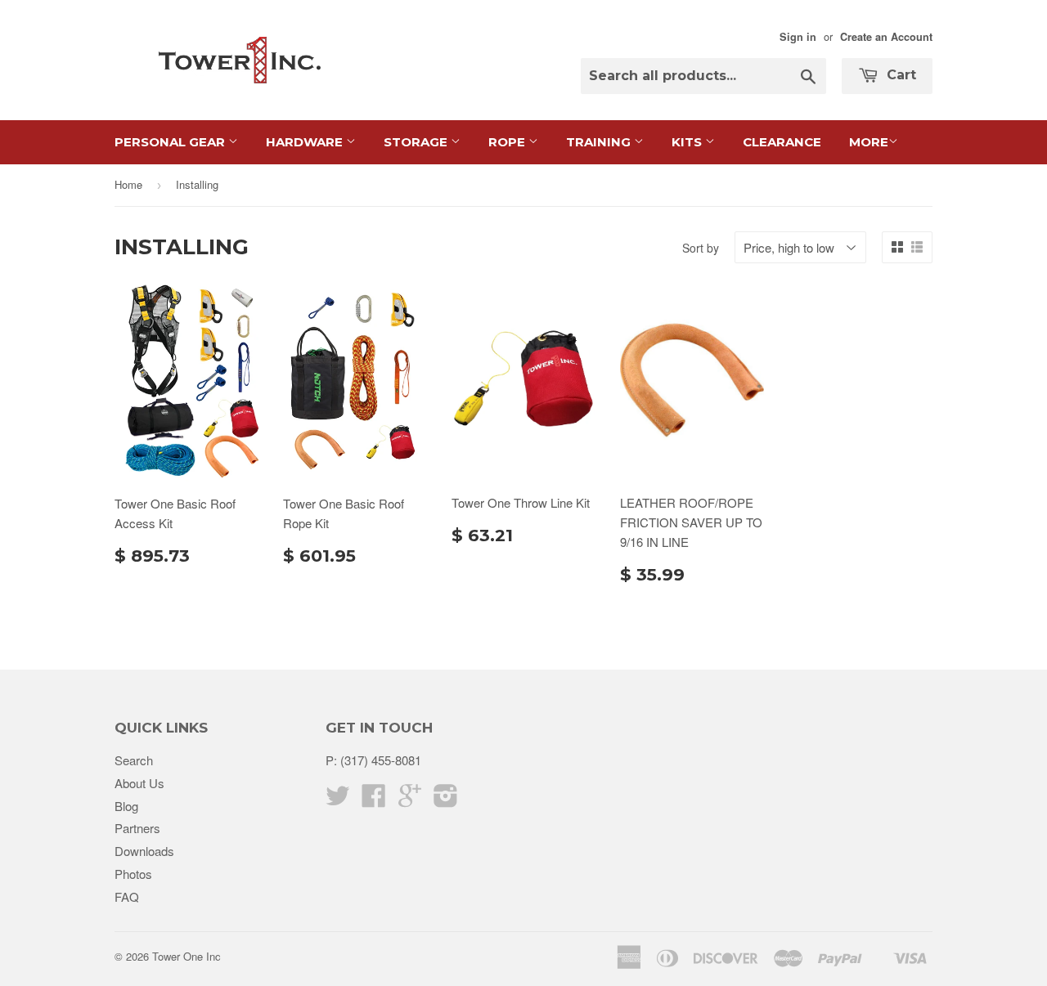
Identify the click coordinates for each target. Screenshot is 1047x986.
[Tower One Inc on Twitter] (338, 800)
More (868, 142)
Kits (688, 142)
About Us (139, 782)
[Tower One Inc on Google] (410, 800)
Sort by (700, 248)
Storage (417, 142)
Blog (126, 805)
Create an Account (886, 36)
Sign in (798, 36)
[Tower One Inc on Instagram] (446, 800)
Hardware (306, 142)
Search (134, 760)
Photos (133, 873)
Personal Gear (171, 142)
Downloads (144, 850)
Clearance (782, 142)
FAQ (127, 896)
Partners (137, 827)
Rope (508, 142)
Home (128, 184)
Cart (899, 75)
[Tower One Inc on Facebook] (374, 800)
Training (600, 142)
